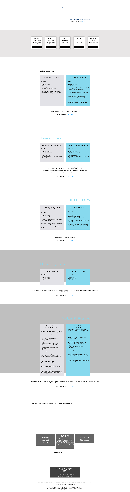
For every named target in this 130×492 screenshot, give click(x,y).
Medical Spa (58, 482)
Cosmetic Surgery (44, 482)
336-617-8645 (85, 21)
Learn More (37, 47)
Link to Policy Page (65, 489)
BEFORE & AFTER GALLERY (45, 439)
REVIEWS (64, 436)
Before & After (71, 482)
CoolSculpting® (52, 482)
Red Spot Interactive (71, 484)
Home (39, 1)
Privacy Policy (88, 482)
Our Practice (77, 482)
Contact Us (43, 1)
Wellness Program (64, 482)
